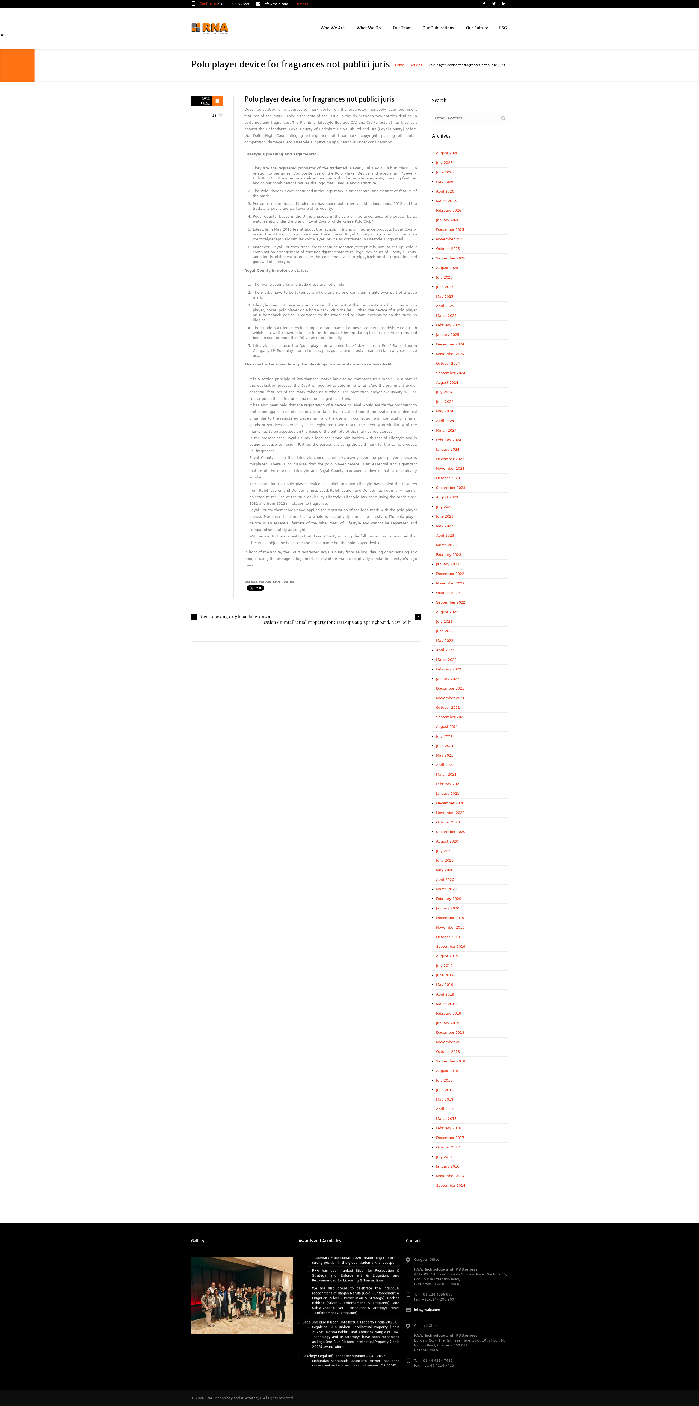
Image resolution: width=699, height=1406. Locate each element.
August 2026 (447, 153)
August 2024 (447, 382)
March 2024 (446, 430)
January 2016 (447, 1166)
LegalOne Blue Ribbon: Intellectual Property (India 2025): (350, 1280)
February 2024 (448, 440)
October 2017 (448, 1147)
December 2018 (450, 1032)
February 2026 (448, 210)
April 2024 (445, 421)
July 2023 (444, 507)
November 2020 (450, 813)
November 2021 (450, 698)
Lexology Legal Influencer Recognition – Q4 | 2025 (344, 1314)
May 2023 (444, 526)
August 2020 (447, 841)
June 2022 (445, 631)
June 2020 (445, 860)
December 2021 (450, 688)
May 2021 (444, 755)
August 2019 (447, 956)
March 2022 (446, 660)
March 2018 (446, 1118)
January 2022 (447, 679)
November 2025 (450, 239)
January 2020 (447, 908)
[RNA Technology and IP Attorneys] (219, 29)
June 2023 (445, 516)
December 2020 (450, 803)
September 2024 (450, 373)
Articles (416, 65)
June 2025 (445, 287)
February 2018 (448, 1128)
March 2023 (446, 545)
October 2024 (448, 363)
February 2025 (448, 325)
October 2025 (448, 249)
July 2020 (444, 851)
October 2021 (448, 707)
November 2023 (450, 468)
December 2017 (450, 1138)
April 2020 (445, 880)
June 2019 (445, 975)
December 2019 (450, 918)
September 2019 (450, 946)
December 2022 (450, 574)
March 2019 (446, 1004)
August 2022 (447, 612)
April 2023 (445, 535)
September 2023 (450, 488)
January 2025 (447, 335)
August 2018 (447, 1071)
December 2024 (450, 344)
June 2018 (445, 1090)
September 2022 (450, 602)
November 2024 (450, 354)
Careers (301, 4)
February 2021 (448, 784)
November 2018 (450, 1042)
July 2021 (444, 736)
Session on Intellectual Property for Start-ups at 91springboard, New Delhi (336, 622)
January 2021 (447, 793)
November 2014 (450, 1176)
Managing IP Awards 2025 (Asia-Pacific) (335, 1365)
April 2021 (445, 765)
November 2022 (450, 583)
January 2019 (447, 1023)
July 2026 (444, 163)
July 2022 (444, 621)
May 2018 (444, 1099)
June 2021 (445, 746)
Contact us (208, 4)
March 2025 (446, 316)
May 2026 (444, 182)
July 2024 (444, 392)
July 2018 (444, 1080)
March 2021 (446, 774)
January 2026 (447, 220)
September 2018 (450, 1061)
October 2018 (448, 1052)
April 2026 (445, 191)
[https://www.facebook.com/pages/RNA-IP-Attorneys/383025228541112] (483, 4)
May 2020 (444, 870)
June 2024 (445, 402)
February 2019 (448, 1013)
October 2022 (448, 593)
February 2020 (448, 899)
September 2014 (450, 1185)
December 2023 (450, 459)
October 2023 (448, 478)
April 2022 (445, 650)
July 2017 (444, 1157)
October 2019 (448, 937)
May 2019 (444, 985)
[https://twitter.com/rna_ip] (493, 4)
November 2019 (450, 927)
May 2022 (444, 641)
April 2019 (445, 994)
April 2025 (445, 306)
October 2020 (448, 822)
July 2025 (444, 277)
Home (399, 65)
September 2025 (450, 258)
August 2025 (447, 268)
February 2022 (448, 669)
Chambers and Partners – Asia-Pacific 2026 (338, 1333)
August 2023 (447, 497)
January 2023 (447, 564)
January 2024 (447, 449)
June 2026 (445, 172)
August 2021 (447, 727)
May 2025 (444, 296)
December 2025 (450, 230)
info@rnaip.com (276, 4)
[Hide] (2, 35)
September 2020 (450, 832)
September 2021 (450, 717)
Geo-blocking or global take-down (235, 616)
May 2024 (444, 411)
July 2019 (444, 966)
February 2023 (448, 555)
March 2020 (446, 889)
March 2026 (446, 201)
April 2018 (445, 1109)
